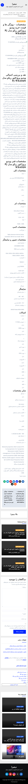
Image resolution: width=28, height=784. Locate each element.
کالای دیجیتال (20, 706)
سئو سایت (23, 680)
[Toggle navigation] (26, 5)
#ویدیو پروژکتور (18, 38)
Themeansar (14, 781)
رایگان (24, 682)
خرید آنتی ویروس (14, 684)
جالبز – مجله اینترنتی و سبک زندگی (18, 646)
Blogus (22, 779)
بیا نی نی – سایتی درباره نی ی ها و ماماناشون (15, 648)
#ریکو (23, 38)
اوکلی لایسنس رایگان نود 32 (19, 676)
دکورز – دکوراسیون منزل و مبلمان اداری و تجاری (14, 651)
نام (25, 609)
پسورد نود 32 (23, 674)
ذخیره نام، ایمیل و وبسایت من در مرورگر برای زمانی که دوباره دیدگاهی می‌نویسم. (15, 626)
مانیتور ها (21, 756)
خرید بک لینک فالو (22, 672)
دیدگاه (24, 587)
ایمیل (24, 613)
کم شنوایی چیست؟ (18, 725)
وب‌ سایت (23, 618)
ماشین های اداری (21, 21)
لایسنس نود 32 (22, 678)
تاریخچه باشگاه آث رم (18, 709)
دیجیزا (14, 4)
